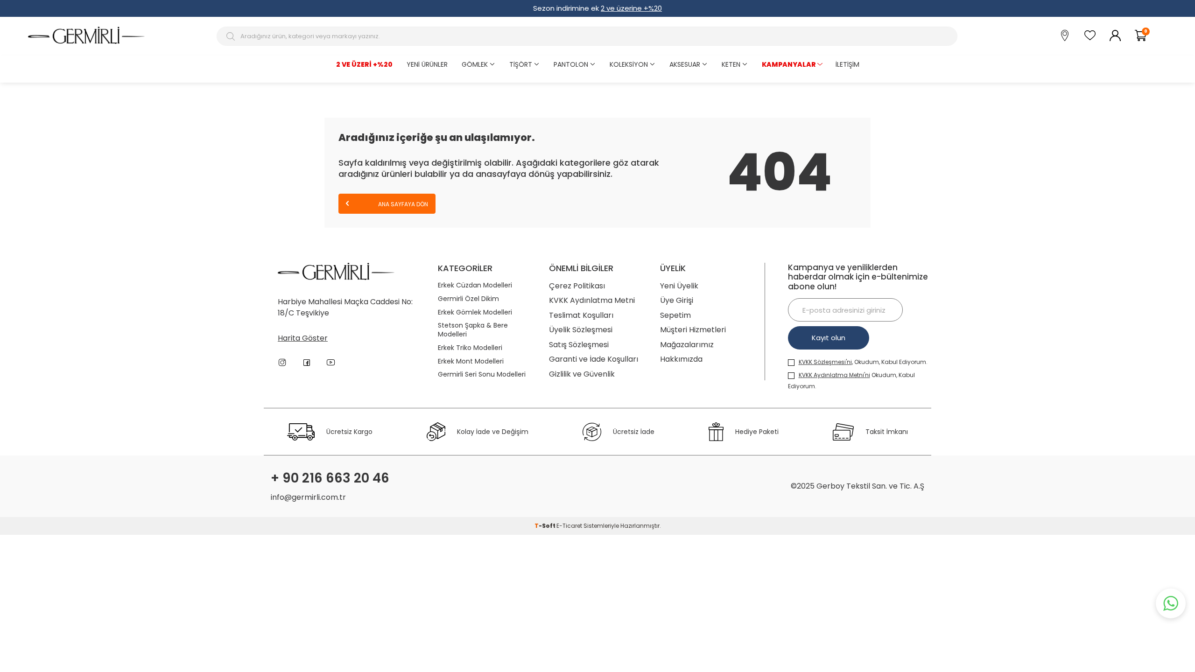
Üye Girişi (676, 300)
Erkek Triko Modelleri (470, 347)
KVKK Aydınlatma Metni (592, 300)
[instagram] (282, 362)
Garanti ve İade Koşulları (593, 359)
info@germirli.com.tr (308, 497)
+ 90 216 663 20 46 (330, 478)
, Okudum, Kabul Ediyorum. (863, 362)
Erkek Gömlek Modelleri (475, 312)
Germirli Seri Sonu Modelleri (482, 374)
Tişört (520, 64)
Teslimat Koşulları (581, 315)
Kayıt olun (828, 338)
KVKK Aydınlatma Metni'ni (834, 375)
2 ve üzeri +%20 (364, 64)
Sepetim (675, 315)
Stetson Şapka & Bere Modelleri (473, 330)
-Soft (545, 526)
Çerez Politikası (577, 286)
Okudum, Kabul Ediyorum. (851, 380)
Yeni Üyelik (679, 286)
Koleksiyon (629, 64)
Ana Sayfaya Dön (402, 204)
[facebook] (306, 362)
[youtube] (331, 362)
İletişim (847, 64)
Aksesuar (684, 64)
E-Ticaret (569, 526)
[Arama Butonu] (232, 36)
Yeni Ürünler (427, 64)
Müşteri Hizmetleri (693, 330)
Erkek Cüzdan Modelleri (475, 285)
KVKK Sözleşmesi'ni (825, 362)
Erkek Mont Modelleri (471, 361)
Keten (731, 64)
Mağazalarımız (687, 345)
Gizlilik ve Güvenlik (582, 374)
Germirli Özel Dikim (468, 298)
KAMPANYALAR (789, 64)
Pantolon (571, 64)
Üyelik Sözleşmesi (580, 330)
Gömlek (475, 64)
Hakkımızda (681, 359)
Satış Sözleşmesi (579, 345)
